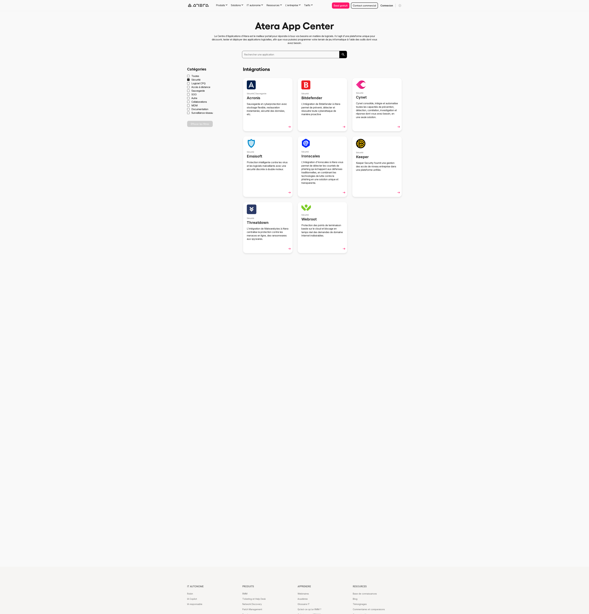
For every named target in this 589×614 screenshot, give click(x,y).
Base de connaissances (365, 593)
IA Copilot (192, 599)
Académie (303, 599)
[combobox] (294, 54)
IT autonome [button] (254, 5)
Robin (190, 593)
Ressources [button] (272, 5)
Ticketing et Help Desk (254, 599)
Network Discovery (252, 604)
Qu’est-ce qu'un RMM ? (309, 609)
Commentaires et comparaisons (369, 609)
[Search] (343, 54)
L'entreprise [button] (291, 5)
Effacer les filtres (200, 124)
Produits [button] (220, 5)
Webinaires (303, 593)
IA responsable (194, 604)
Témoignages (360, 604)
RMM (244, 593)
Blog (355, 599)
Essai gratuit (341, 5)
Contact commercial (364, 5)
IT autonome (195, 586)
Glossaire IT (304, 604)
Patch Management (252, 609)
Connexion (386, 5)
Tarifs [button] (307, 5)
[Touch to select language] (400, 5)
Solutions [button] (236, 5)
